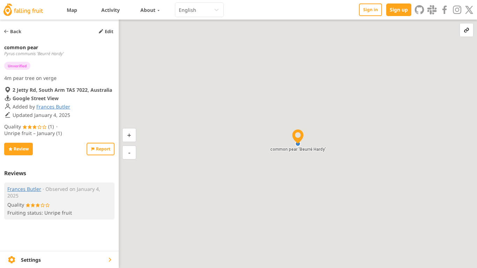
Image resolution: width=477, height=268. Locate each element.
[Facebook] (444, 10)
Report (103, 149)
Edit (109, 31)
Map (72, 10)
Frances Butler (53, 106)
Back (15, 31)
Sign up (399, 9)
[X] (469, 10)
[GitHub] (419, 10)
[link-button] (467, 30)
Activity (110, 10)
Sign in (370, 10)
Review (21, 149)
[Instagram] (457, 10)
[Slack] (432, 10)
